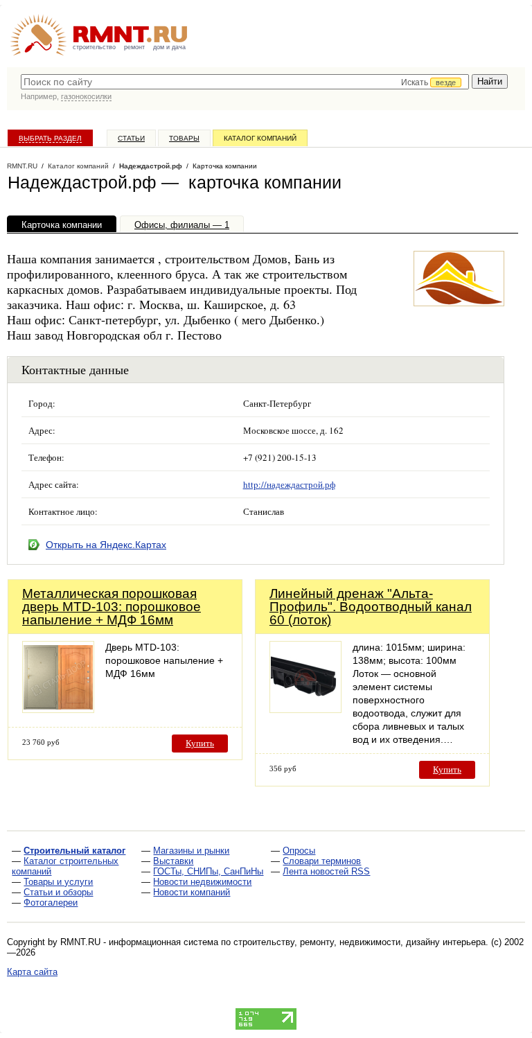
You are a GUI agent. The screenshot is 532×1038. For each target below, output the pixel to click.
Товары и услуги (58, 882)
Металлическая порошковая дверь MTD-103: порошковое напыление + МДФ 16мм (111, 606)
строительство (94, 47)
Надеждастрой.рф (150, 166)
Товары (184, 138)
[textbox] (245, 81)
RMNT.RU (22, 166)
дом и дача (169, 47)
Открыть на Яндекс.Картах (106, 544)
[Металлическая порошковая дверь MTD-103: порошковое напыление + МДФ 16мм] (58, 709)
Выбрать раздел (50, 138)
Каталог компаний (260, 138)
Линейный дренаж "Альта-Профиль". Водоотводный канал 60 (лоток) (370, 606)
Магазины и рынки (191, 850)
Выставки (173, 861)
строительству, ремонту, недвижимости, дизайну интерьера (359, 942)
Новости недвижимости (202, 882)
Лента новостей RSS (326, 871)
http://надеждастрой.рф (289, 484)
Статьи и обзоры (58, 892)
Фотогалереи (51, 902)
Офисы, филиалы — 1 (181, 225)
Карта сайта (32, 972)
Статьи (131, 138)
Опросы (299, 850)
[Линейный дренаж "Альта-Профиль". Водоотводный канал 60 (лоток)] (305, 709)
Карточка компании (61, 225)
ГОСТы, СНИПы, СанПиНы (208, 871)
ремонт (134, 47)
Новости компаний (191, 892)
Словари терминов (322, 861)
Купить (200, 743)
